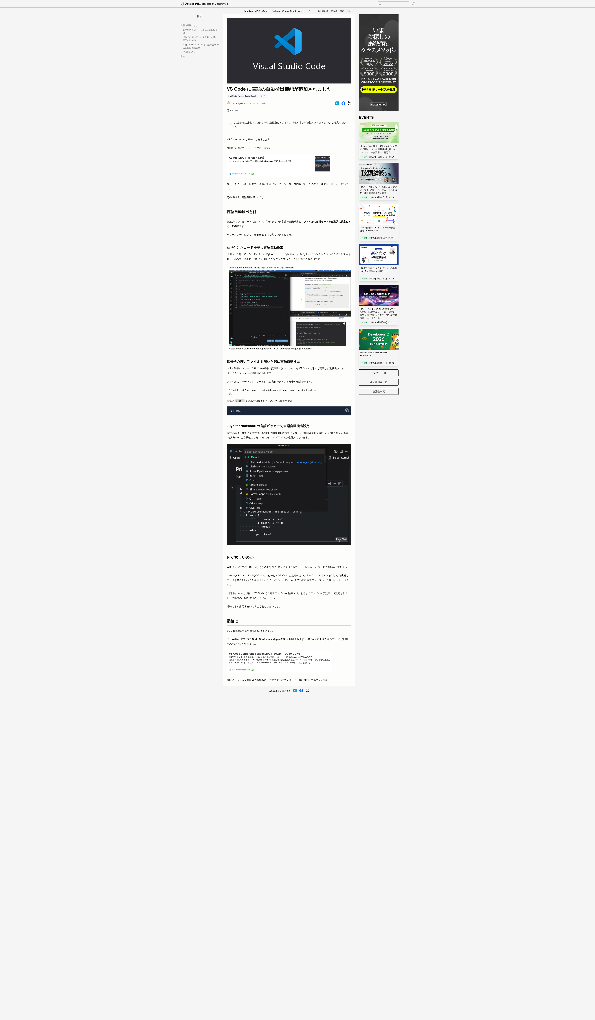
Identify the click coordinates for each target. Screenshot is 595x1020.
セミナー (310, 11)
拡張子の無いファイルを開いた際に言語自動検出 (200, 38)
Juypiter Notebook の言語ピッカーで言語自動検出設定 (201, 46)
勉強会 (334, 11)
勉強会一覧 (378, 391)
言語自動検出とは (189, 25)
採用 (349, 11)
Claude (265, 11)
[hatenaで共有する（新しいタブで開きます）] (337, 103)
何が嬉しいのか (188, 51)
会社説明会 (323, 11)
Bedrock (276, 11)
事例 (342, 11)
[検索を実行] (380, 4)
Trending (248, 11)
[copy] (347, 410)
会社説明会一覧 (378, 382)
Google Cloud (289, 11)
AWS (257, 11)
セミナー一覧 (378, 373)
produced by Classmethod (215, 3)
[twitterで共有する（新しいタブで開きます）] (349, 103)
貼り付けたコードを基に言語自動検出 (200, 31)
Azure (301, 11)
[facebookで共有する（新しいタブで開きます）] (343, 103)
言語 (264, 95)
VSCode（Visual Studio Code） (243, 95)
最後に (183, 56)
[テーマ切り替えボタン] (413, 4)
